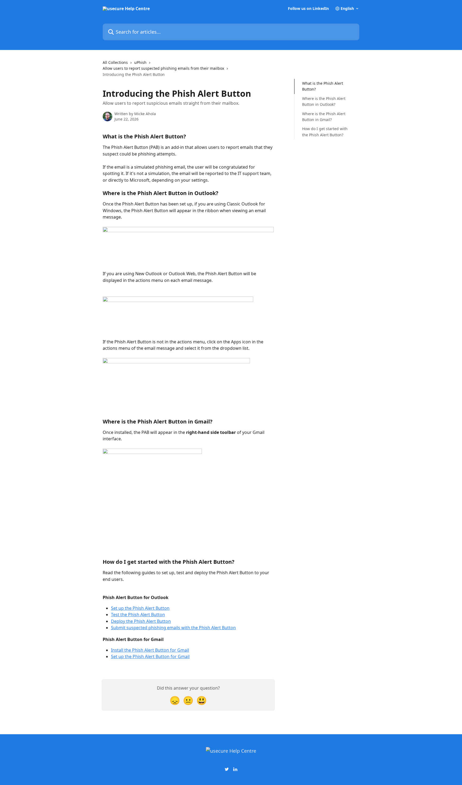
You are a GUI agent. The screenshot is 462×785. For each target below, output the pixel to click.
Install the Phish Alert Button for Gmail (150, 650)
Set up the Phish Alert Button (140, 608)
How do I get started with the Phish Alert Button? (325, 131)
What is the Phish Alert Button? (322, 86)
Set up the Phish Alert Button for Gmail (150, 656)
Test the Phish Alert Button (138, 614)
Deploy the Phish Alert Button (141, 621)
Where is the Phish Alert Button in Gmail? (323, 116)
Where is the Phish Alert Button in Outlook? (323, 101)
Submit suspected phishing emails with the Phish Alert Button (173, 628)
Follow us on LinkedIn (308, 8)
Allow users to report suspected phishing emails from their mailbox (163, 68)
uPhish (140, 62)
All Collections (115, 62)
